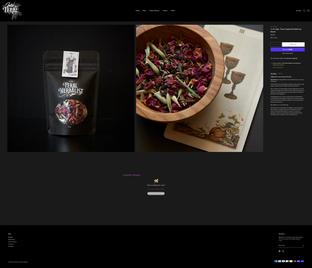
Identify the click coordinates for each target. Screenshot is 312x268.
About (173, 10)
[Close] (172, 121)
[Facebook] (154, 145)
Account (298, 10)
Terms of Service (12, 241)
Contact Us (11, 244)
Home (137, 10)
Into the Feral (274, 26)
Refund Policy (11, 239)
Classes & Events (154, 10)
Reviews (280, 73)
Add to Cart (293, 44)
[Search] (304, 11)
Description (274, 73)
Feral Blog (10, 246)
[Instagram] (157, 145)
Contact (165, 10)
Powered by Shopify (22, 262)
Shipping (10, 237)
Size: (272, 37)
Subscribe (156, 140)
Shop (144, 10)
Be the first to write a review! (156, 193)
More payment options (287, 53)
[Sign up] (303, 245)
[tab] (274, 73)
